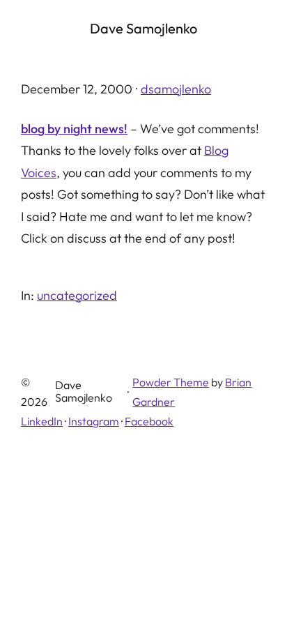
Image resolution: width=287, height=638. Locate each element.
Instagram (93, 421)
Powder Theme (170, 382)
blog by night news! (74, 129)
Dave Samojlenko (143, 28)
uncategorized (77, 295)
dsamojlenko (176, 89)
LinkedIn (42, 421)
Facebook (149, 421)
